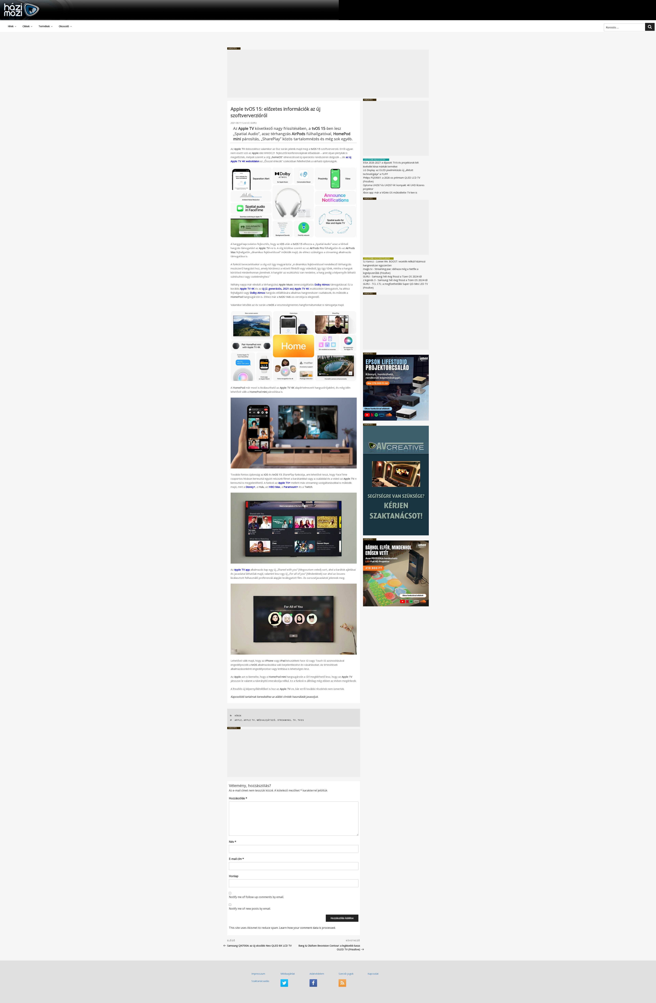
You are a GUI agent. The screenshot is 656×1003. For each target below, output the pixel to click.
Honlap (233, 876)
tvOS (301, 720)
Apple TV (249, 720)
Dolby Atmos (322, 284)
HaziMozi (16, 4)
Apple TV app (242, 569)
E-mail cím (236, 859)
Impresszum (258, 973)
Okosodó (64, 26)
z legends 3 (369, 280)
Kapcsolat (373, 973)
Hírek (10, 26)
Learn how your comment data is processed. (307, 928)
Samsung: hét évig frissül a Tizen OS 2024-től (397, 276)
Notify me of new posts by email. (250, 908)
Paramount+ (291, 487)
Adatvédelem (317, 973)
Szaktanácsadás (260, 981)
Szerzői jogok (346, 973)
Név (232, 842)
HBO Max (274, 487)
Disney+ (250, 487)
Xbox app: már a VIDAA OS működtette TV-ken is (390, 192)
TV (294, 720)
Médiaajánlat (288, 973)
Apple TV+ (284, 482)
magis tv (367, 269)
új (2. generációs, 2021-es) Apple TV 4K (285, 288)
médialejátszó (266, 720)
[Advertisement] (328, 73)
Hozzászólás (238, 798)
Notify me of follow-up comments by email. (256, 897)
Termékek (44, 26)
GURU (253, 122)
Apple (238, 720)
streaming (284, 720)
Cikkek (26, 26)
